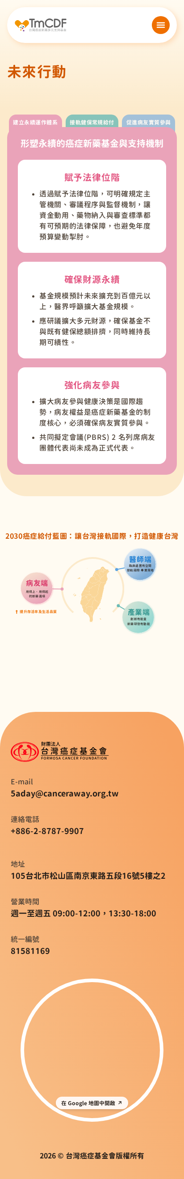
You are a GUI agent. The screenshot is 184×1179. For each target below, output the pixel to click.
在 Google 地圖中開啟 (88, 1103)
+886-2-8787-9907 (47, 831)
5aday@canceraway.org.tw (65, 793)
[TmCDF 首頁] (40, 25)
